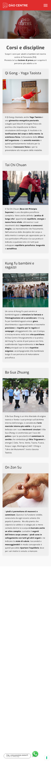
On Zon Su (13, 467)
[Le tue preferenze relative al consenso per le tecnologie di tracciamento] (46, 757)
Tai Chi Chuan (15, 165)
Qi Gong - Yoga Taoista (23, 73)
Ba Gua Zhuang (17, 372)
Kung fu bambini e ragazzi (19, 265)
